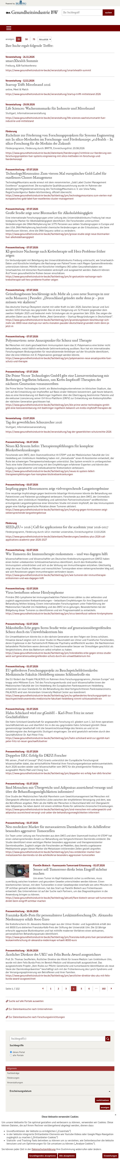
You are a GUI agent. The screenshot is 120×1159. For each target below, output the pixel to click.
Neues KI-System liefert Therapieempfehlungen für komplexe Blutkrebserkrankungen (49, 448)
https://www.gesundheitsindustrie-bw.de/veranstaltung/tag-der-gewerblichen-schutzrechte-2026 (58, 431)
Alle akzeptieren (67, 1155)
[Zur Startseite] (32, 12)
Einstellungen (110, 1155)
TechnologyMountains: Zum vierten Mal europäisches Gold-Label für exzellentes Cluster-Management (56, 176)
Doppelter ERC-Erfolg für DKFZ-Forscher (36, 756)
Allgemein (12, 1068)
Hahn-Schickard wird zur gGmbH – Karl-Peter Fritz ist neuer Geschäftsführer (49, 715)
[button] (108, 1091)
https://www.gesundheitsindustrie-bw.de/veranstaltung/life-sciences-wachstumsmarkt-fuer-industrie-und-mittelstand (56, 119)
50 (27, 40)
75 (35, 40)
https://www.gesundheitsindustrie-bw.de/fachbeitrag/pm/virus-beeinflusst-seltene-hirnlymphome (59, 613)
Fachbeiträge (13, 1073)
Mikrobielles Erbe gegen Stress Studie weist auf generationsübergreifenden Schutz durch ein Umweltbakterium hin (58, 630)
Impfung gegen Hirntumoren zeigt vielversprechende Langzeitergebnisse (57, 489)
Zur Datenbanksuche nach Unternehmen (30, 1009)
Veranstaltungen (15, 1082)
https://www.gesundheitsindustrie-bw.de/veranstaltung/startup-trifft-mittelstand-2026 (53, 94)
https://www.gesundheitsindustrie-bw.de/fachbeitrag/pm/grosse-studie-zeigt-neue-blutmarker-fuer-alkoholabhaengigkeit (58, 235)
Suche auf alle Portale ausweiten (26, 1001)
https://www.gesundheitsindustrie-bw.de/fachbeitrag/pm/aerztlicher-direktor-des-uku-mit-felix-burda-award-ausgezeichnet (58, 977)
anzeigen (105, 1107)
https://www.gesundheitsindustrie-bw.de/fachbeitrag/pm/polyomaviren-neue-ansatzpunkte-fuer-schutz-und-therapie (59, 360)
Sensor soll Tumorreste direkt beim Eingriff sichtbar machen (70, 872)
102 (103, 988)
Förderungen (13, 1077)
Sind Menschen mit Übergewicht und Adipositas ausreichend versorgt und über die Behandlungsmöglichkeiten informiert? (59, 790)
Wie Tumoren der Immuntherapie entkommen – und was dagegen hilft (57, 554)
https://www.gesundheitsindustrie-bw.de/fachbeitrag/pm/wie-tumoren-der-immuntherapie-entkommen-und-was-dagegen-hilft (56, 576)
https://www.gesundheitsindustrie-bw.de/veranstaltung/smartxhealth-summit (48, 70)
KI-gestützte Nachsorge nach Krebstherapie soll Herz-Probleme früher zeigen (55, 254)
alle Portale (18, 1055)
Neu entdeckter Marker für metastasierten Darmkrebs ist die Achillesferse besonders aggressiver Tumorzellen (58, 829)
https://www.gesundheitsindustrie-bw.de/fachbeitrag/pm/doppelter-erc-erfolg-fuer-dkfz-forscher (58, 773)
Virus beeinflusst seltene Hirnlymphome (35, 593)
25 (19, 40)
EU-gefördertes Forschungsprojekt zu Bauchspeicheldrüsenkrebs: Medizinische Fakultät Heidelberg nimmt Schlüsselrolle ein (52, 673)
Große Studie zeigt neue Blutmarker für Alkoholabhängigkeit (49, 213)
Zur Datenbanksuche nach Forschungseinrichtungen (37, 1017)
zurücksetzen (102, 1100)
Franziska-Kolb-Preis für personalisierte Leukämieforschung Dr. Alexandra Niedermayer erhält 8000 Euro (59, 918)
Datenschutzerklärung (44, 1149)
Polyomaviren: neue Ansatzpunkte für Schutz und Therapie (49, 341)
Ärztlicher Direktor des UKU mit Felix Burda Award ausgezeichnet (53, 955)
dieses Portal (19, 1052)
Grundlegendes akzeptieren (42, 1155)
